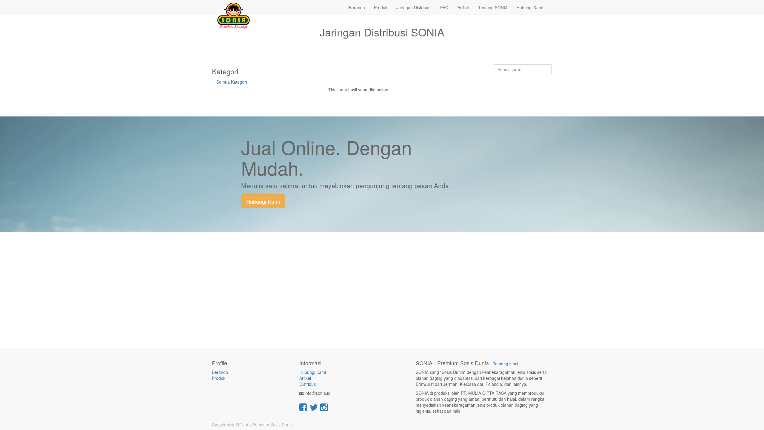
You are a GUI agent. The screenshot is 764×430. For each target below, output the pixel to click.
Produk (218, 378)
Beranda (220, 372)
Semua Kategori (231, 82)
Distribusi (308, 384)
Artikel (305, 378)
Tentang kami (505, 363)
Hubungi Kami (263, 201)
